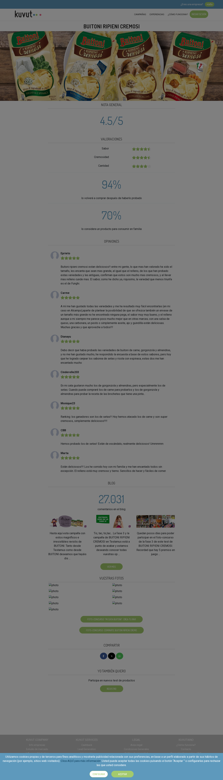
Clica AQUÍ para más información (81, 761)
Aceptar (122, 774)
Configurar (99, 774)
